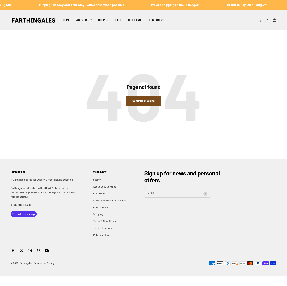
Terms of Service (103, 227)
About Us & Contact (104, 186)
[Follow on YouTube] (47, 250)
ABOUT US (82, 19)
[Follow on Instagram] (30, 250)
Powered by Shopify (44, 263)
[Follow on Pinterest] (38, 250)
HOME (66, 19)
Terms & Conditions (104, 221)
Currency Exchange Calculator (110, 200)
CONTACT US (156, 19)
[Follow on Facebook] (13, 250)
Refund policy (101, 234)
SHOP (101, 19)
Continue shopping (143, 100)
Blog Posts (99, 193)
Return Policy (101, 207)
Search (97, 179)
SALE (118, 19)
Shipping (98, 214)
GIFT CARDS (135, 19)
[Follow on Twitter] (21, 250)
